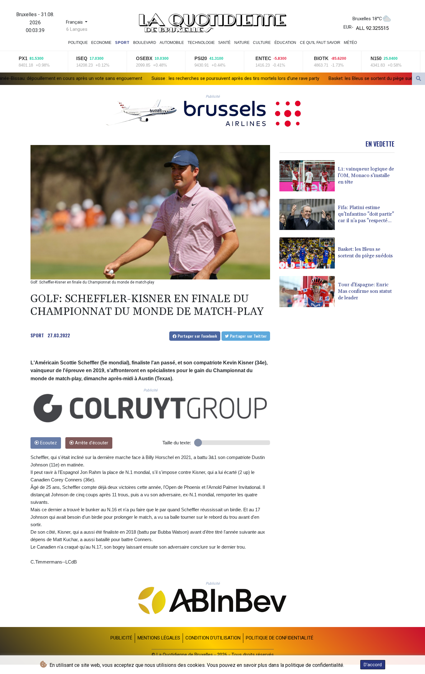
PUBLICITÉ (121, 638)
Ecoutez (48, 443)
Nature (242, 42)
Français (75, 22)
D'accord (373, 664)
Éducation (285, 42)
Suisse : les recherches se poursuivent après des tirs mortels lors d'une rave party (169, 78)
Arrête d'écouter (91, 443)
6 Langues (76, 29)
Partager (196, 336)
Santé (224, 42)
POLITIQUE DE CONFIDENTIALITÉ (279, 638)
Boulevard (144, 42)
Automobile (172, 42)
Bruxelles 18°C (367, 18)
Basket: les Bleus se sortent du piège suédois (309, 78)
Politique (78, 42)
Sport (122, 42)
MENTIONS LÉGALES (159, 638)
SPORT (37, 335)
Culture (262, 42)
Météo (350, 42)
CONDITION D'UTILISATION (213, 638)
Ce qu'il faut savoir (320, 42)
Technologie (201, 42)
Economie (101, 42)
